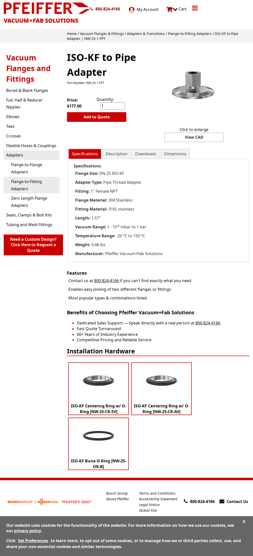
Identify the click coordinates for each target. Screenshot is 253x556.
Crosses (13, 136)
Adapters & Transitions (146, 33)
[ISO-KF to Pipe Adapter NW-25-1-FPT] (194, 86)
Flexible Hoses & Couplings (31, 145)
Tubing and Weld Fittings (29, 224)
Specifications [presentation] (85, 154)
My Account (147, 9)
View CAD (194, 137)
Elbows (13, 116)
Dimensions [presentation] (175, 154)
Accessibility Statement (158, 499)
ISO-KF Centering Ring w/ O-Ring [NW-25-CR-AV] (161, 408)
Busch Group (117, 493)
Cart (182, 9)
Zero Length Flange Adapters (29, 201)
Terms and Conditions (157, 493)
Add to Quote (97, 117)
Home (72, 33)
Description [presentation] (116, 154)
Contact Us (237, 501)
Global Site (148, 510)
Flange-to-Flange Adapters (26, 168)
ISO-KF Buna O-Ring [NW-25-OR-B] (98, 463)
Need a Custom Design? (33, 245)
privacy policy (27, 530)
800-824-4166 (107, 9)
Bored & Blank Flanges (27, 90)
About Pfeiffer (117, 499)
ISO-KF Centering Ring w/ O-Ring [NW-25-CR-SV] (98, 408)
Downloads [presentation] (145, 154)
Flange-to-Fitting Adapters (189, 33)
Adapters (14, 155)
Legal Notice (149, 504)
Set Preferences (33, 540)
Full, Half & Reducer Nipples (24, 103)
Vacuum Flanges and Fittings (28, 68)
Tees (10, 126)
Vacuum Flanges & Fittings (102, 33)
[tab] (84, 154)
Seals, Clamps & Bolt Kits (29, 215)
